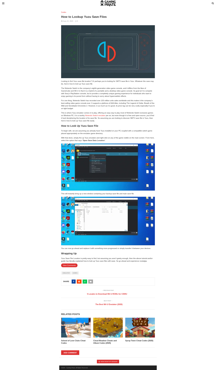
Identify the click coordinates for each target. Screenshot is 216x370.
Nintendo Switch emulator (95, 115)
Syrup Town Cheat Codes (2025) (139, 341)
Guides (63, 12)
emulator (66, 273)
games (75, 273)
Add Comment (70, 353)
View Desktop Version (108, 361)
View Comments (69, 265)
